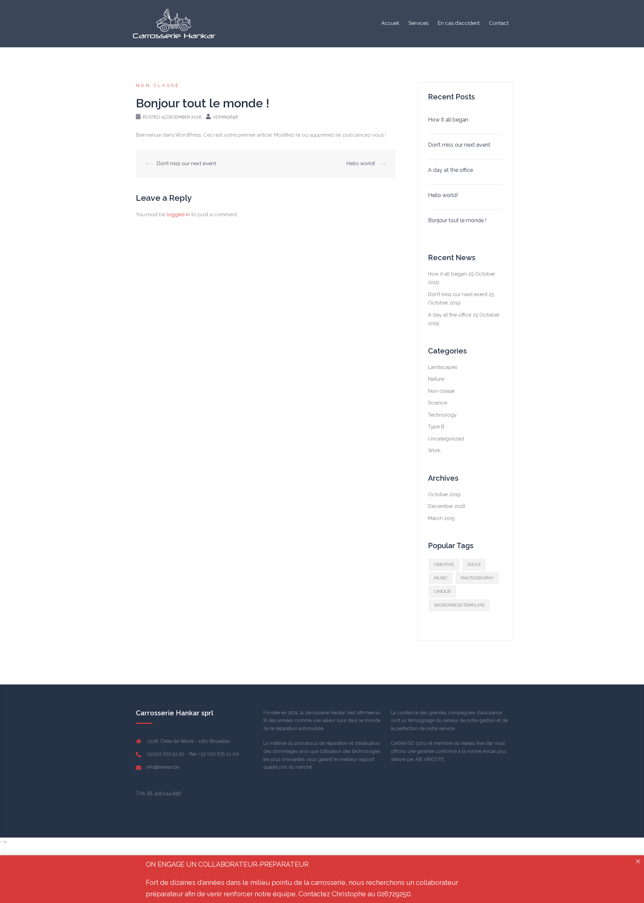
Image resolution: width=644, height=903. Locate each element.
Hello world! (360, 163)
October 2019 (444, 494)
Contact (498, 23)
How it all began (448, 119)
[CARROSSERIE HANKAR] (174, 23)
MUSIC (440, 577)
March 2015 (441, 518)
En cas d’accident (459, 23)
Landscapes (442, 367)
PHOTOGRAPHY (477, 577)
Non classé (158, 85)
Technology (442, 415)
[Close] (638, 861)
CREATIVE (444, 564)
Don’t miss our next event (186, 163)
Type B (436, 427)
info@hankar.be (162, 767)
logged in (178, 214)
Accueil (390, 23)
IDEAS (474, 564)
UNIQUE (442, 591)
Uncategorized (446, 439)
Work (434, 450)
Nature (436, 379)
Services (418, 23)
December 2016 (447, 506)
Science (437, 403)
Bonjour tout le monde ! (457, 220)
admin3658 (225, 117)
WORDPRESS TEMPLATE (459, 605)
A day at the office (450, 170)
